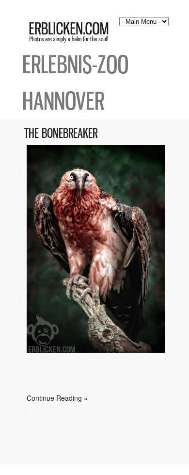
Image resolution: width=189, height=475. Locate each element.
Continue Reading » (57, 398)
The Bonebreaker (60, 133)
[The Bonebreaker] (96, 350)
